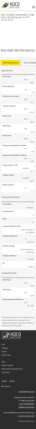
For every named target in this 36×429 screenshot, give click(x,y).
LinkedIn (4, 381)
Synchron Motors (22, 14)
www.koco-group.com (26, 416)
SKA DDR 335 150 (14, 17)
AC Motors (10, 14)
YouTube (12, 381)
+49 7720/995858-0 (26, 404)
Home (3, 14)
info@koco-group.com (26, 407)
